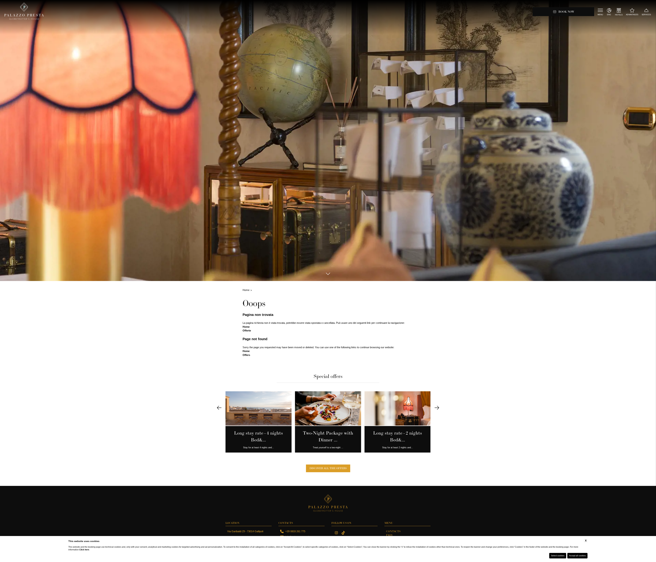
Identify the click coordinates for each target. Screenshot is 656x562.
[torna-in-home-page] (24, 11)
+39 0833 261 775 (295, 531)
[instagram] (336, 533)
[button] (219, 408)
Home (246, 290)
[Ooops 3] (343, 533)
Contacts (393, 531)
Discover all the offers (328, 468)
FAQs (389, 535)
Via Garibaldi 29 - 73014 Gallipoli (245, 531)
